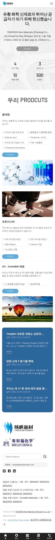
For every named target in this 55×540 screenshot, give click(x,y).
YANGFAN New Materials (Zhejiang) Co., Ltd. (33, 512)
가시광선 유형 (11, 249)
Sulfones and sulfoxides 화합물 (12, 137)
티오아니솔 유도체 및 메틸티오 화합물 (14, 132)
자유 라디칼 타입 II (38, 239)
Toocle (21, 520)
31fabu (26, 520)
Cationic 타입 (36, 244)
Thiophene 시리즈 (38, 137)
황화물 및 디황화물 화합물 (41, 132)
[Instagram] (4, 471)
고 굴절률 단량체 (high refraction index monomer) (15, 284)
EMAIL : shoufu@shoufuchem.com (19, 465)
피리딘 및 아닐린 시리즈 (14, 143)
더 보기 (27, 49)
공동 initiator (10, 244)
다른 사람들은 (36, 142)
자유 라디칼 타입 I (13, 239)
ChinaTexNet (13, 520)
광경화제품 (35, 284)
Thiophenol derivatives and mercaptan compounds (15, 148)
